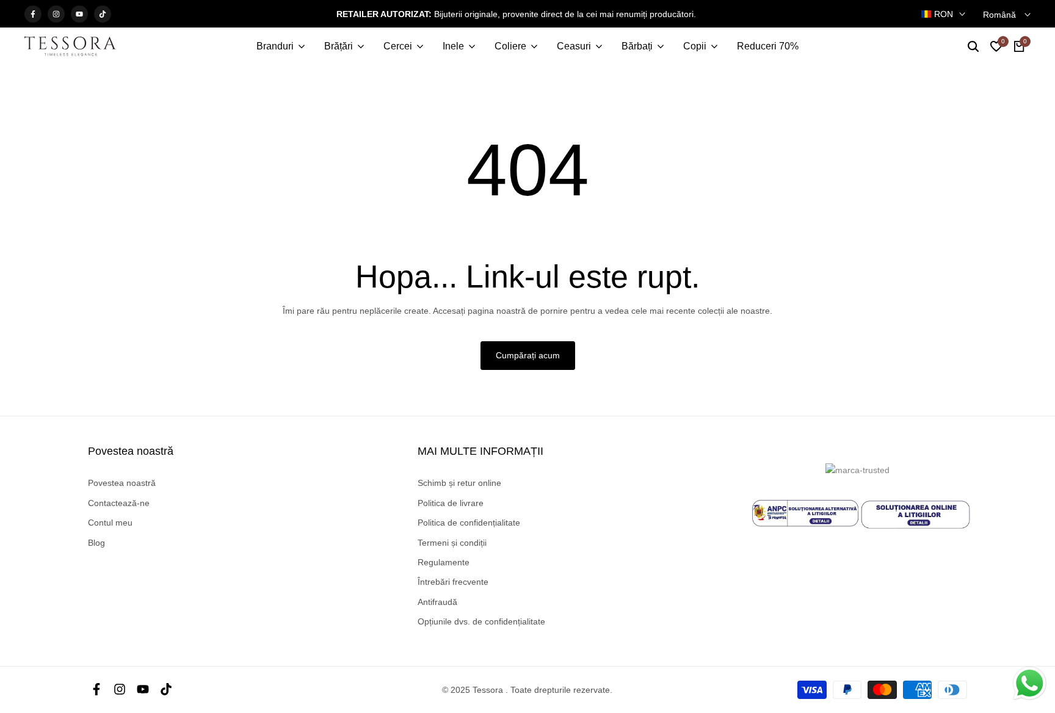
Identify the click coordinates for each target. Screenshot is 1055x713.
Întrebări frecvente (453, 582)
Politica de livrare (451, 503)
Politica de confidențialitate (469, 522)
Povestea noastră (122, 483)
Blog (96, 543)
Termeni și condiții (452, 543)
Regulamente (443, 562)
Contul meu (110, 522)
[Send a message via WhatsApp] (1029, 683)
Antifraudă (437, 602)
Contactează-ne (119, 503)
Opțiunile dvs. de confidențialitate (481, 621)
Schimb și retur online (459, 483)
